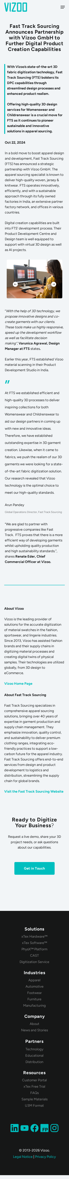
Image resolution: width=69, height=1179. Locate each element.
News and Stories (34, 1030)
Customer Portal (34, 1080)
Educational (34, 1055)
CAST (34, 955)
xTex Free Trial (34, 1086)
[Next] (53, 284)
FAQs (34, 1093)
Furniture (34, 999)
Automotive (34, 986)
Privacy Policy (45, 1157)
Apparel (34, 980)
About (34, 1024)
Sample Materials (34, 1099)
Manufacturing (34, 1005)
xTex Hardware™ (34, 936)
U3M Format (34, 1105)
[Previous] (15, 284)
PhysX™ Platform (34, 949)
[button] (63, 7)
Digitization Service (34, 962)
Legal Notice (23, 1157)
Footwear (34, 993)
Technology (34, 1049)
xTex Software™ (34, 943)
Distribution (34, 1062)
